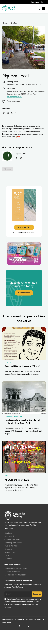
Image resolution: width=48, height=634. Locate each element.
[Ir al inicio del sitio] (9, 11)
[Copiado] (3, 113)
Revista (7, 555)
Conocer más (24, 293)
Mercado (7, 169)
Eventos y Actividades (13, 543)
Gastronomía (9, 536)
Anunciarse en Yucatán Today (15, 568)
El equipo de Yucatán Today (15, 575)
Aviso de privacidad (12, 572)
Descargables (9, 552)
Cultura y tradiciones (12, 539)
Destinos (8, 533)
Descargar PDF (24, 227)
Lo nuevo (8, 559)
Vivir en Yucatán (10, 546)
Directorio (8, 549)
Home (5, 23)
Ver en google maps (14, 97)
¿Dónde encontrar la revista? (24, 232)
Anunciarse (35, 2)
